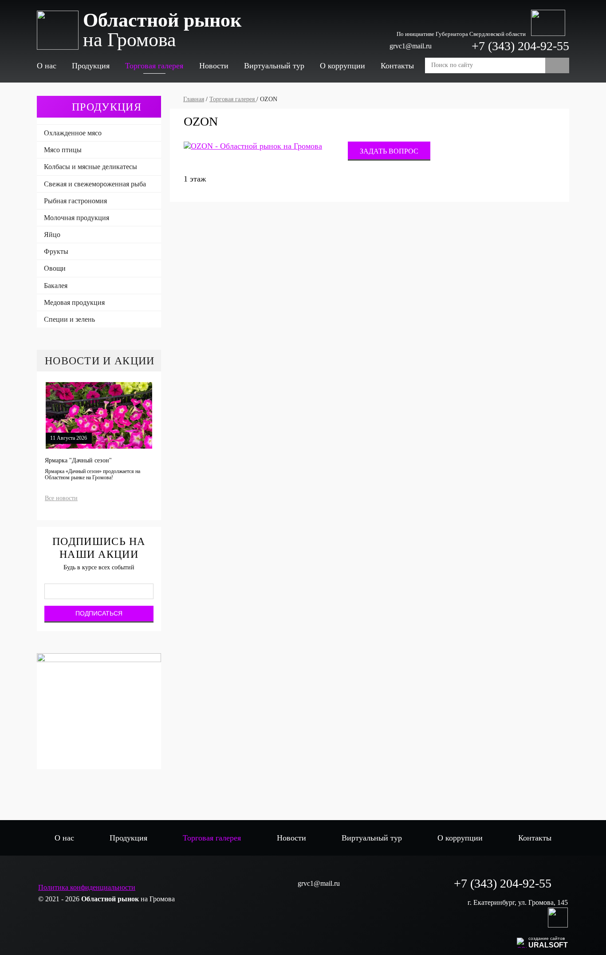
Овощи (55, 268)
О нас (46, 65)
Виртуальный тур (274, 65)
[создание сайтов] (522, 941)
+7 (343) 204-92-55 (520, 46)
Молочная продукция (76, 217)
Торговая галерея (154, 65)
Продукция (91, 65)
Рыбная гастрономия (75, 201)
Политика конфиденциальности (86, 887)
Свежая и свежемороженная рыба (95, 184)
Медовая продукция (74, 302)
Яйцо (52, 234)
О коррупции (342, 65)
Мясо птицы (63, 150)
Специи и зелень (69, 319)
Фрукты (56, 251)
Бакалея (55, 285)
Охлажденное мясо (73, 133)
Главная (193, 99)
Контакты (397, 65)
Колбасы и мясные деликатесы (90, 166)
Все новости (61, 498)
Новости (213, 65)
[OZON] (253, 146)
